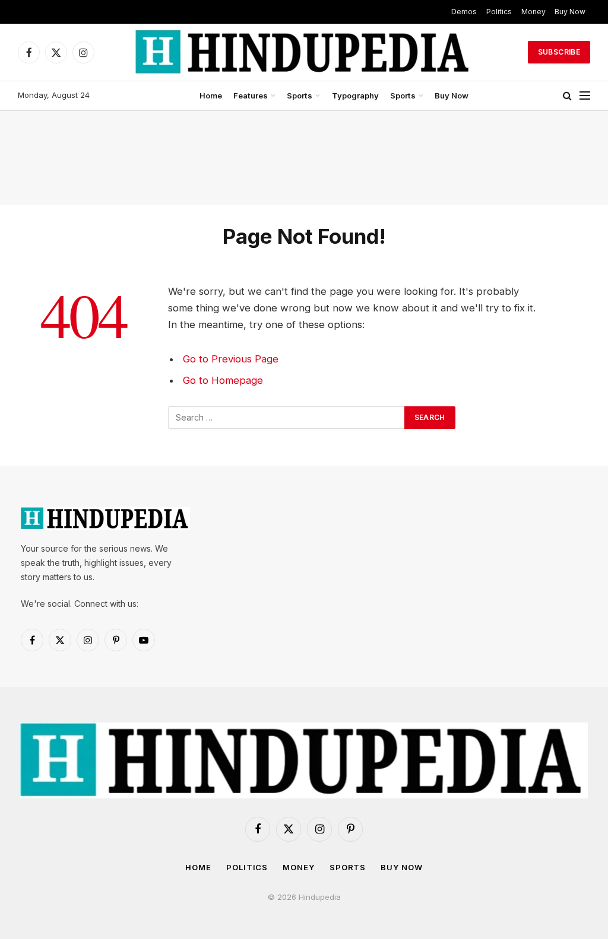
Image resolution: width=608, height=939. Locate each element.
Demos (464, 11)
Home (211, 95)
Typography (355, 95)
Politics (499, 11)
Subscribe (559, 51)
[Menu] (585, 95)
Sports (299, 95)
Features (250, 95)
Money (533, 11)
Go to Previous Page (230, 359)
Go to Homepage (223, 380)
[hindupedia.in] (304, 52)
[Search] (567, 95)
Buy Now (570, 11)
